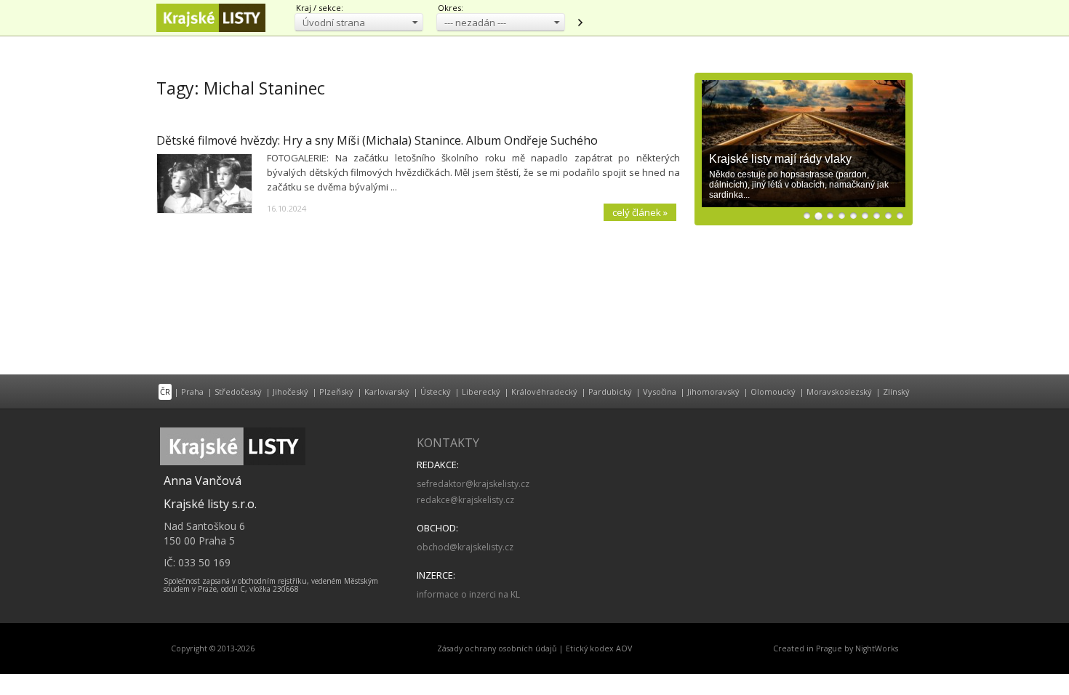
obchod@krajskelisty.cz (465, 547)
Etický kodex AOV (599, 648)
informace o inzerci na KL (468, 594)
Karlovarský (386, 391)
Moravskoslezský (839, 391)
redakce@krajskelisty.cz (465, 500)
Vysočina (659, 391)
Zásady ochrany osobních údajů (497, 648)
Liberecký (481, 391)
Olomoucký (773, 391)
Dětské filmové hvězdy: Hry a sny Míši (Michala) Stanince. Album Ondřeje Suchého (377, 140)
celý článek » (640, 212)
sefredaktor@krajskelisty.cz (473, 484)
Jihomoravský (713, 391)
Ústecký (435, 391)
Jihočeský (290, 391)
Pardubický (610, 391)
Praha (192, 391)
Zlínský (896, 391)
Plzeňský (336, 391)
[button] (359, 22)
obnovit (579, 22)
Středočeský (238, 391)
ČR (165, 391)
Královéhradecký (544, 391)
